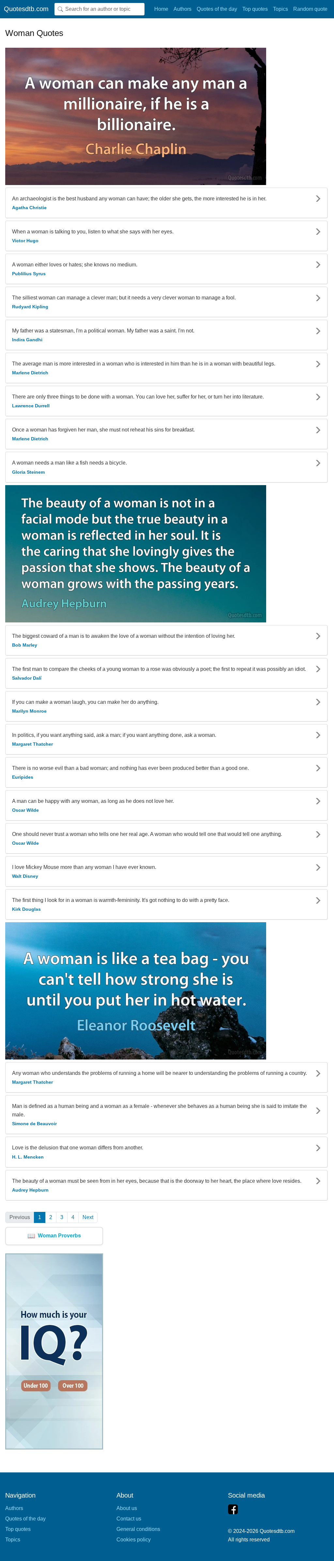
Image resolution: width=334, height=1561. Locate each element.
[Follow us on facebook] (233, 1509)
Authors (182, 9)
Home (161, 9)
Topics (280, 9)
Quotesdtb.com (26, 8)
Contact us (128, 1518)
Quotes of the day (217, 9)
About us (126, 1508)
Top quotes (255, 9)
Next (88, 1217)
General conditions (138, 1529)
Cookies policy (133, 1539)
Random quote (310, 9)
